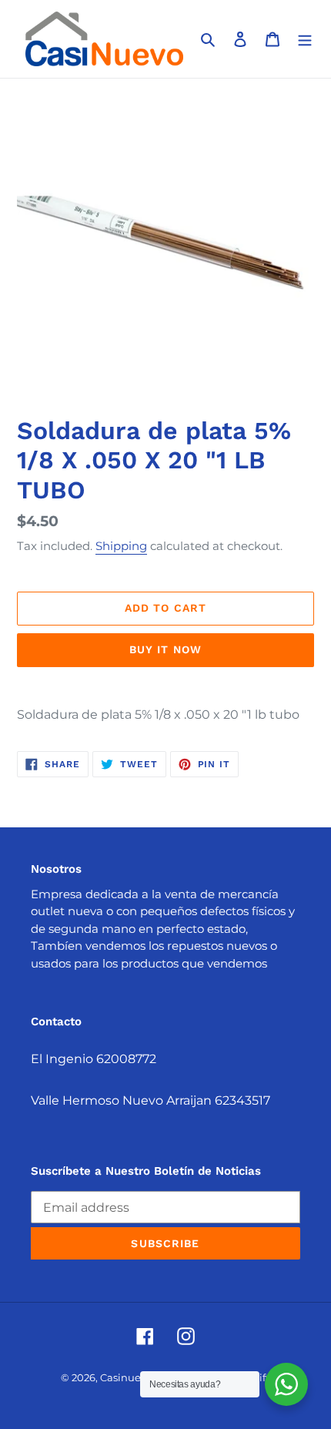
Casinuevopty (134, 1377)
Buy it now (165, 649)
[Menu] (305, 39)
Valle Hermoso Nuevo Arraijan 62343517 (150, 1100)
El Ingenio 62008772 (93, 1059)
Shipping (121, 545)
